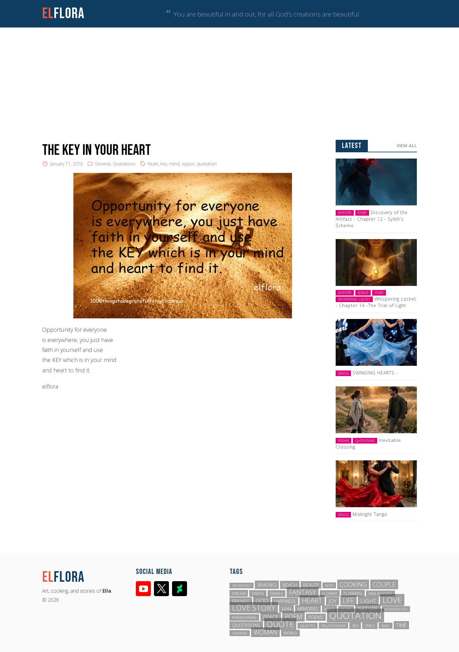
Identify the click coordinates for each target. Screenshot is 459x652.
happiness (285, 601)
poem (293, 616)
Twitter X (161, 588)
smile (370, 625)
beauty (311, 585)
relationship (333, 625)
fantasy (302, 592)
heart (153, 164)
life (348, 600)
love (392, 600)
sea (355, 625)
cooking (353, 584)
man (286, 608)
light (368, 601)
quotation (207, 164)
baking (266, 584)
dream (238, 593)
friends (240, 601)
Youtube (143, 588)
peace (271, 616)
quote (280, 624)
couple (384, 584)
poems (315, 617)
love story (253, 608)
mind (174, 164)
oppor (188, 164)
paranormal (244, 617)
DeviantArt (179, 588)
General (103, 164)
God (262, 601)
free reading (380, 593)
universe (239, 633)
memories (308, 609)
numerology (395, 609)
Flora (63, 13)
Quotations (124, 164)
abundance (241, 585)
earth (258, 593)
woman (265, 632)
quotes (307, 625)
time (401, 625)
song (385, 625)
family (276, 593)
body (329, 585)
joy (332, 601)
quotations (246, 625)
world (290, 633)
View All (407, 146)
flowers (352, 593)
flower (329, 593)
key (163, 164)
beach (290, 584)
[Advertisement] (229, 74)
